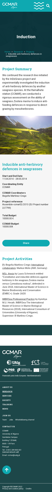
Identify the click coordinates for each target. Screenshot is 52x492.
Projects (30, 51)
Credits (28, 489)
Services (6, 396)
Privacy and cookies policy (12, 489)
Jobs (11, 420)
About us (7, 387)
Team (4, 420)
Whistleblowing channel (24, 420)
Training (7, 404)
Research (18, 51)
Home (7, 51)
